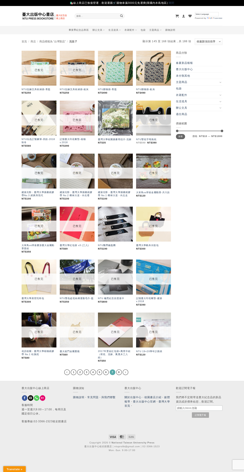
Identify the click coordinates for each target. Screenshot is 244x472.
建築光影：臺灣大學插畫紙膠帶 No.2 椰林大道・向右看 (76, 194)
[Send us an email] (30, 398)
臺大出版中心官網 (144, 401)
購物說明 (170, 30)
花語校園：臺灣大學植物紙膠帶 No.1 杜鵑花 (38, 353)
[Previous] (67, 372)
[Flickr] (42, 398)
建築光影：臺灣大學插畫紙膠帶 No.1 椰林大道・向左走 (114, 194)
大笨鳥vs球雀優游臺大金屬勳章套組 (38, 247)
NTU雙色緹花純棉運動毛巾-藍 (77, 298)
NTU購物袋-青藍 (107, 89)
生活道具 (113, 30)
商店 (33, 41)
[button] (177, 16)
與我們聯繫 (108, 397)
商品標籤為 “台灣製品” (52, 41)
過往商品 (181, 114)
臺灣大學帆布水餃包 (147, 245)
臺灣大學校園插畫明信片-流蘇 (114, 139)
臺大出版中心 (184, 69)
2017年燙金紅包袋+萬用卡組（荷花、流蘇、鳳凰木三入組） (114, 354)
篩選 (180, 136)
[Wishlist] (190, 16)
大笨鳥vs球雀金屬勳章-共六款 (153, 192)
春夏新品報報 (184, 63)
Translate (217, 18)
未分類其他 (183, 75)
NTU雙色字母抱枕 (146, 139)
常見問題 (93, 397)
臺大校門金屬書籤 (70, 351)
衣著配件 (129, 30)
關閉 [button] (171, 2)
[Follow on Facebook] (24, 398)
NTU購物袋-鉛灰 (145, 89)
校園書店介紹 (153, 397)
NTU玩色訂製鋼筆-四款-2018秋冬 (38, 141)
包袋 (143, 30)
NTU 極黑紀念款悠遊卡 (111, 298)
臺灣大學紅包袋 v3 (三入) (74, 245)
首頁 (24, 41)
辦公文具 (97, 30)
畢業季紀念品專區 (79, 30)
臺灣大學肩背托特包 (33, 298)
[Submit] (121, 16)
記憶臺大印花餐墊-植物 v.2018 (73, 141)
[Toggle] (220, 82)
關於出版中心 (133, 397)
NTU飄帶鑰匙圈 (107, 245)
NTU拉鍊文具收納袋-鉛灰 (74, 89)
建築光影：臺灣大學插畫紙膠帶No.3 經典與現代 (38, 194)
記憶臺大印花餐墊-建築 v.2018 (149, 300)
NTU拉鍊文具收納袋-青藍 (36, 89)
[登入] (183, 16)
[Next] (125, 372)
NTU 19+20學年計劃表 (149, 351)
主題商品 (154, 30)
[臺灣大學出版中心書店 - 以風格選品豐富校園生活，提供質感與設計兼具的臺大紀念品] (46, 16)
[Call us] (36, 398)
